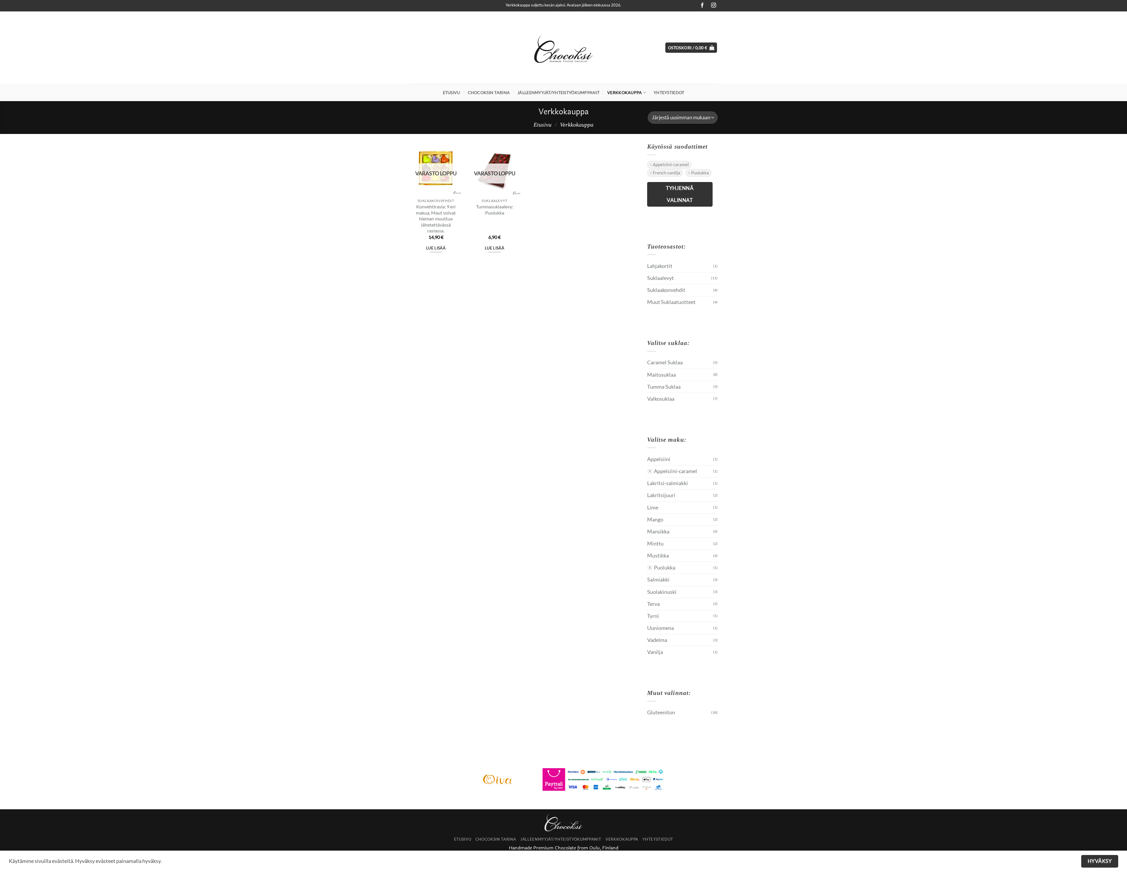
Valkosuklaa (660, 399)
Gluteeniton (661, 712)
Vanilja (655, 652)
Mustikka (658, 556)
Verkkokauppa (624, 92)
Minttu (655, 543)
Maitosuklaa (661, 375)
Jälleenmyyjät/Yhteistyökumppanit (558, 92)
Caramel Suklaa (665, 362)
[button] (691, 48)
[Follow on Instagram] (712, 6)
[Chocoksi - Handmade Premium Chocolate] (563, 48)
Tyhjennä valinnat (680, 194)
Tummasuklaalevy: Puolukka (494, 209)
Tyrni (653, 616)
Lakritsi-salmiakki (667, 483)
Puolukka (700, 172)
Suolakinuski (661, 592)
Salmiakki (658, 580)
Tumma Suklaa (664, 387)
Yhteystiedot (669, 92)
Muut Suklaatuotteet (671, 302)
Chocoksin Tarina (489, 92)
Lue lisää (436, 248)
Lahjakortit (659, 266)
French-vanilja (666, 172)
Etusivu (451, 92)
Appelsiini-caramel (671, 164)
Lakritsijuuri (661, 495)
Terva (653, 604)
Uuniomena (660, 628)
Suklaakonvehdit (666, 290)
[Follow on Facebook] (700, 6)
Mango (655, 519)
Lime (652, 507)
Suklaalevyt (660, 278)
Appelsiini (658, 459)
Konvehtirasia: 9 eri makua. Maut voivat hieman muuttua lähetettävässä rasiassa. (436, 218)
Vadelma (657, 640)
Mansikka (658, 531)
